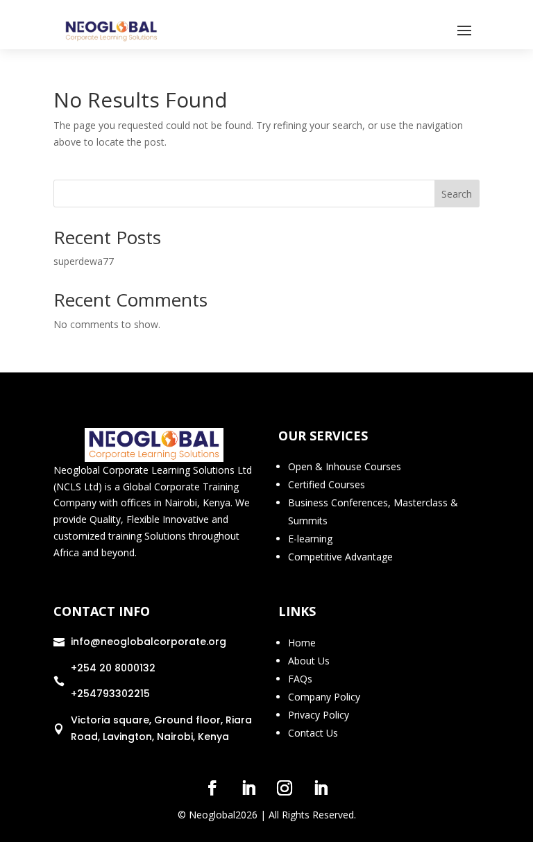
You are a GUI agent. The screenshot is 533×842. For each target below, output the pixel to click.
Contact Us (313, 732)
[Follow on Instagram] (284, 788)
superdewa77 (83, 261)
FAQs (300, 678)
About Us (309, 660)
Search (456, 193)
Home (302, 642)
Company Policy (324, 696)
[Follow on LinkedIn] (248, 788)
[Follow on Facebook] (212, 788)
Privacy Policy (318, 714)
